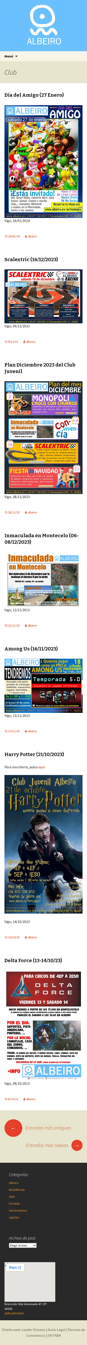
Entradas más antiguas (40, 1128)
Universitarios (18, 1210)
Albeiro (14, 1183)
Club (12, 1197)
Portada (14, 1203)
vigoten (14, 1217)
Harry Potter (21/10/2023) (34, 754)
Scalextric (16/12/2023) (31, 259)
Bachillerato (17, 1190)
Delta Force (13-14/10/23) (33, 960)
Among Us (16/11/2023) (31, 649)
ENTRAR (54, 1335)
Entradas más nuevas (53, 1145)
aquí (41, 767)
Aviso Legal (57, 1329)
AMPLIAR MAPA (14, 1313)
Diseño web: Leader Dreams (24, 1329)
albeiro (32, 236)
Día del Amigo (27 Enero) (34, 95)
